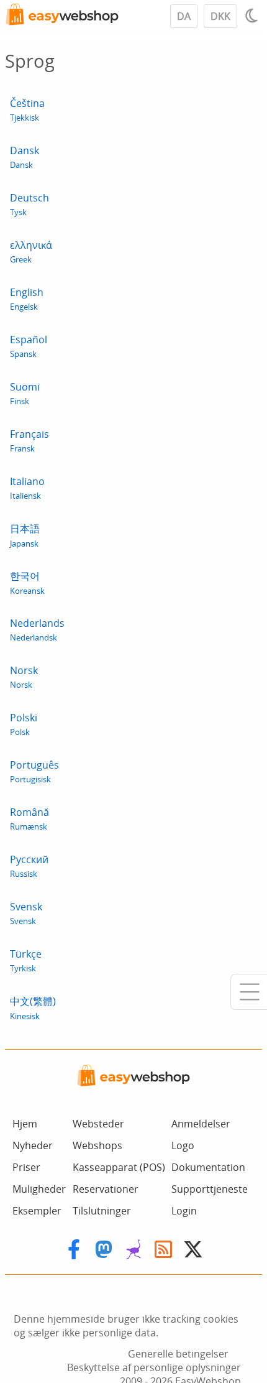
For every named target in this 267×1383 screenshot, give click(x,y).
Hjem (24, 1124)
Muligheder (39, 1189)
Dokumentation (208, 1167)
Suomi (25, 393)
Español (28, 346)
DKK (220, 16)
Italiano (27, 487)
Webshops (97, 1145)
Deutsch (29, 204)
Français (29, 440)
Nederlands (37, 629)
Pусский (29, 866)
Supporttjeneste (209, 1189)
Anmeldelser (200, 1124)
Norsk (24, 677)
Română (29, 818)
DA (184, 16)
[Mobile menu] (248, 992)
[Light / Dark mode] (253, 15)
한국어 (27, 582)
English (26, 298)
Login (184, 1211)
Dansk (24, 157)
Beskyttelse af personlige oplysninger (154, 1367)
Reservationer (105, 1189)
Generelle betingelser (178, 1354)
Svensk (26, 913)
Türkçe (26, 960)
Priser (26, 1167)
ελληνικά (31, 251)
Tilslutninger (102, 1211)
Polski (23, 724)
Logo (182, 1145)
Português (34, 771)
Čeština (27, 109)
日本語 (25, 535)
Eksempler (36, 1211)
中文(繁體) (33, 1008)
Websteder (98, 1124)
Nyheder (32, 1145)
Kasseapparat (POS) (119, 1167)
